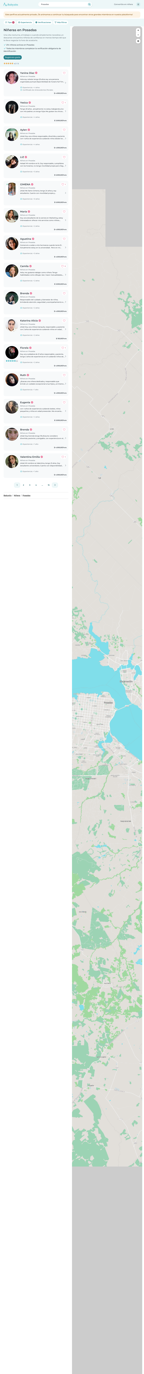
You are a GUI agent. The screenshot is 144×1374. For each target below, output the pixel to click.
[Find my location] (138, 41)
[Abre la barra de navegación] (138, 4)
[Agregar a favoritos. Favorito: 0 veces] (64, 73)
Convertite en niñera (123, 4)
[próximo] (55, 485)
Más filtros (62, 22)
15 (49, 485)
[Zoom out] (138, 35)
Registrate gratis (12, 57)
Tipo (10, 22)
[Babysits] (11, 4)
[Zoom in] (138, 30)
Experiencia (26, 22)
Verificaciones (44, 22)
